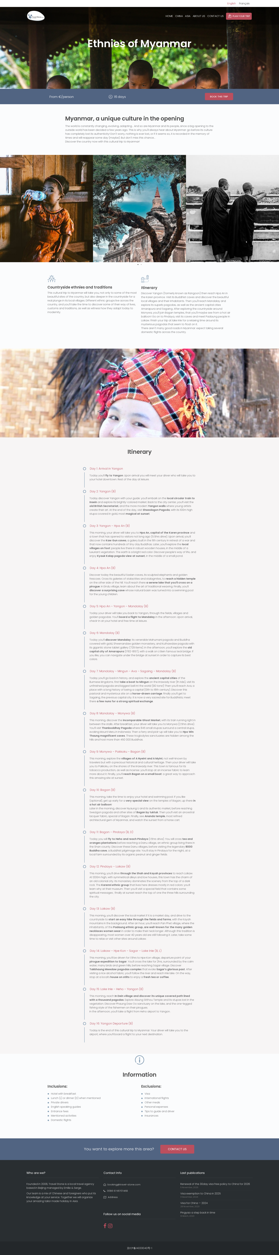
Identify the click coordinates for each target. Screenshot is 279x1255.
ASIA (187, 16)
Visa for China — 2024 (194, 1203)
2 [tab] (141, 264)
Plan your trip (241, 16)
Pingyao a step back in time (197, 1212)
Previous (4, 208)
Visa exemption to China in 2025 (200, 1193)
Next (274, 208)
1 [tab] (138, 264)
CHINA (179, 16)
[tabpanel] (46, 208)
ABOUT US (199, 16)
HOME (169, 16)
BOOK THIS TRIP (219, 96)
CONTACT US (215, 16)
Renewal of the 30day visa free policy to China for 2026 (215, 1184)
